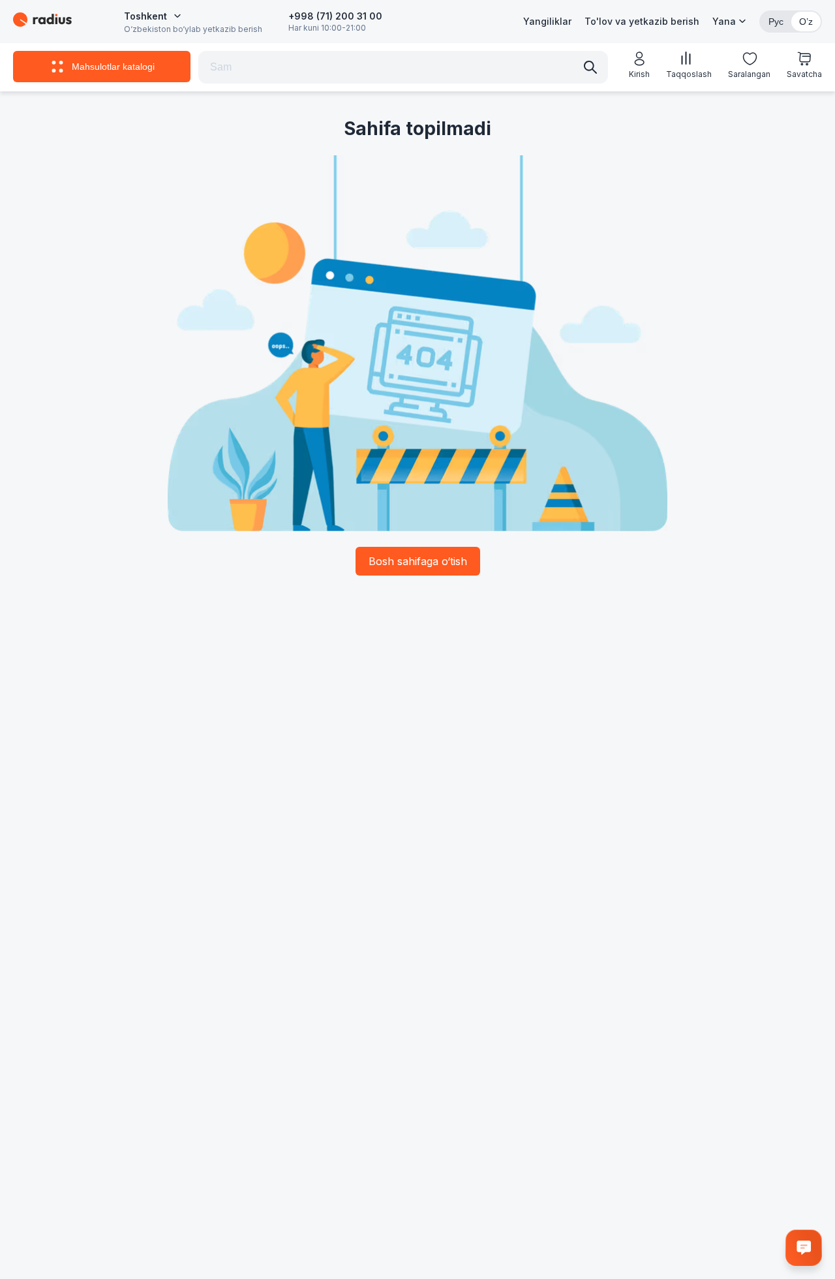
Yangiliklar (547, 21)
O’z (806, 21)
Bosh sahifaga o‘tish (418, 561)
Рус (775, 21)
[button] (729, 21)
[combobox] (152, 16)
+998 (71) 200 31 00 (335, 16)
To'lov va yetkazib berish (641, 21)
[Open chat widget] (803, 1247)
